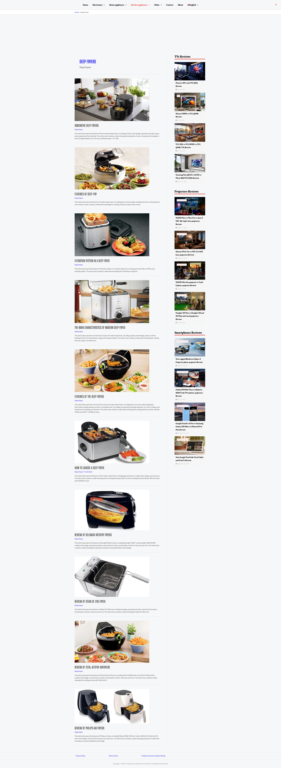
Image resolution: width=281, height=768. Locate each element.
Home (85, 5)
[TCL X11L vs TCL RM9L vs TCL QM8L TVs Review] (190, 132)
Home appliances (116, 5)
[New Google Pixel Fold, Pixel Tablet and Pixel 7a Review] (190, 445)
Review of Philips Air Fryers (89, 728)
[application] (103, 5)
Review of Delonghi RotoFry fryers (93, 535)
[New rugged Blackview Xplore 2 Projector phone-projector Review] (190, 347)
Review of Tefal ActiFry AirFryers (92, 667)
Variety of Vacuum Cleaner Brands (153, 755)
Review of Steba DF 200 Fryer (90, 601)
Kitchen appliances (139, 5)
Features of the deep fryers (89, 396)
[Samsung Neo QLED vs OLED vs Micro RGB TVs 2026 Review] (190, 163)
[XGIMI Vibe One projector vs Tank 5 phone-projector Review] (190, 270)
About (180, 5)
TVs (178, 65)
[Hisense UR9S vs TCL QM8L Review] (190, 101)
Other (156, 5)
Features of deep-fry (86, 194)
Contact (169, 5)
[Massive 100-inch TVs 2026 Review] (190, 71)
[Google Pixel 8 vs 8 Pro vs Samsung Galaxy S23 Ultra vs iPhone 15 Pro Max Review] (190, 411)
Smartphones (182, 341)
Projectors (181, 200)
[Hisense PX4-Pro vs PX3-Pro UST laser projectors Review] (190, 239)
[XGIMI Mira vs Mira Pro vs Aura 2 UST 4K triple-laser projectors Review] (190, 206)
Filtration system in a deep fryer (92, 261)
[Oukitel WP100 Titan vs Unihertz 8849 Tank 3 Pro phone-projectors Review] (190, 377)
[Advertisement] (140, 31)
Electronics (97, 5)
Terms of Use (113, 755)
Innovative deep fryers (87, 125)
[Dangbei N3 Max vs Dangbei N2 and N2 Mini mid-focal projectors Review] (190, 301)
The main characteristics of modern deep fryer (100, 327)
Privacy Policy (80, 755)
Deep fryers (79, 129)
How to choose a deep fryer (89, 468)
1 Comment (88, 471)
